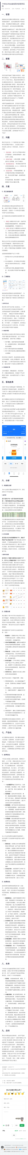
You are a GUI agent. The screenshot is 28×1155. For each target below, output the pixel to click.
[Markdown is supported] (4, 1125)
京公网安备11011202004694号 (12, 1149)
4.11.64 (22, 1151)
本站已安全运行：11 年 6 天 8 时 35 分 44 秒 (14, 1145)
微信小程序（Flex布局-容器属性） (14, 1082)
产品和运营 (17, 8)
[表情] (6, 1125)
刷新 (14, 1135)
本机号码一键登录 (11, 1080)
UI (25, 8)
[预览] (8, 1125)
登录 (16, 1125)
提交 (22, 1125)
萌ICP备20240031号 (16, 1151)
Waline (21, 1138)
